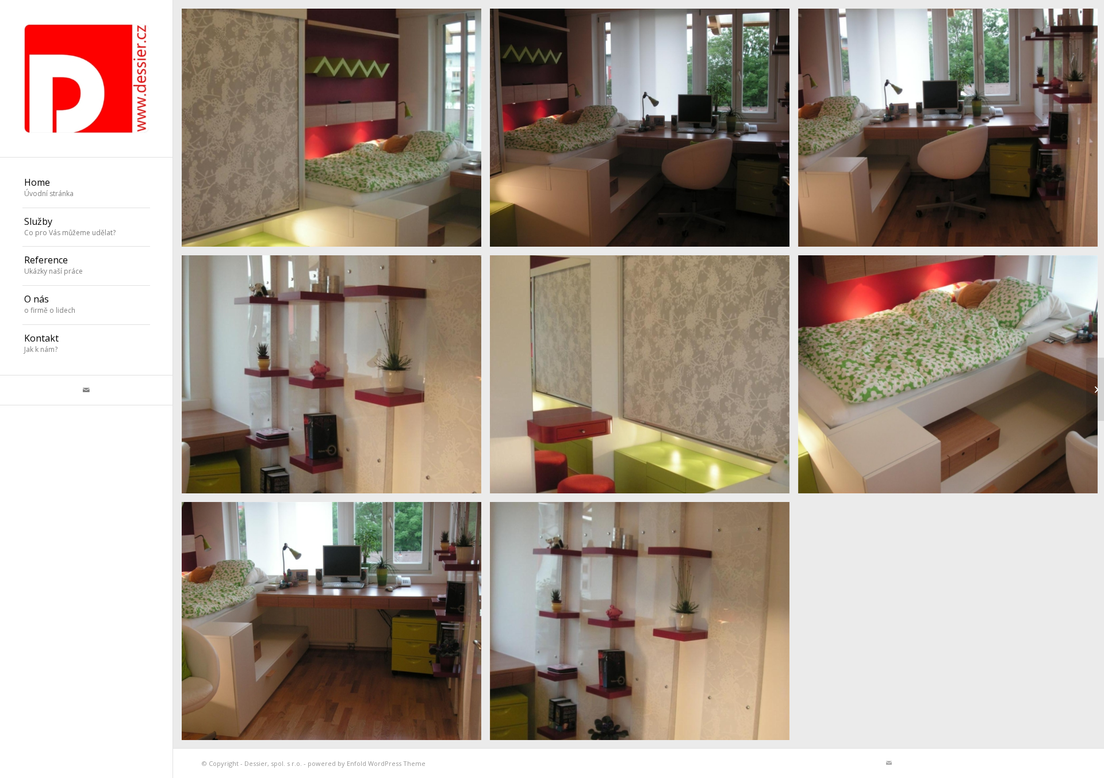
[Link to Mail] (86, 390)
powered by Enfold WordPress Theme (366, 763)
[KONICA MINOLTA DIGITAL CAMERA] (644, 132)
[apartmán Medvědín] (1095, 389)
